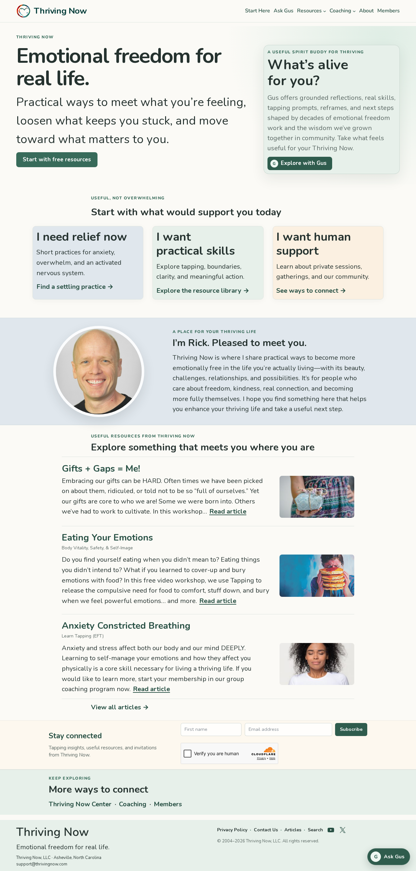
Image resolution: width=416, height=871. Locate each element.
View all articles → (120, 707)
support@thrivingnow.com (41, 864)
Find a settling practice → (74, 286)
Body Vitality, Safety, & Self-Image (97, 548)
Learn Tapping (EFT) (83, 636)
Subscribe (351, 729)
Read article (227, 511)
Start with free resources (57, 159)
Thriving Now (60, 11)
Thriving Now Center (80, 804)
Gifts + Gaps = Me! (101, 469)
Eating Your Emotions (107, 537)
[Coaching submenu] (354, 11)
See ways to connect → (311, 290)
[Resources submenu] (324, 11)
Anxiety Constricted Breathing (126, 626)
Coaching (132, 804)
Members (168, 804)
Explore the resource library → (202, 290)
